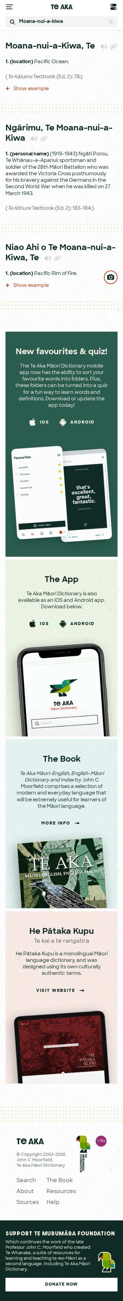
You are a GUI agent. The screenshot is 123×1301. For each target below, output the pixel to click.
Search (26, 1181)
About (25, 1191)
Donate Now (61, 1285)
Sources (27, 1202)
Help (52, 1202)
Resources (61, 1191)
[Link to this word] (113, 47)
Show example (30, 89)
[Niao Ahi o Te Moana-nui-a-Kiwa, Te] (111, 277)
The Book (59, 1181)
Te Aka (61, 6)
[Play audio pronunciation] (104, 46)
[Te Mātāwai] (101, 1171)
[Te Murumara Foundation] (83, 1171)
